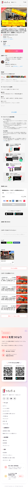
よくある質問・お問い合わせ (9, 413)
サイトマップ (5, 418)
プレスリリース (6, 445)
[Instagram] (7, 398)
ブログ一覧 (5, 424)
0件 (9, 62)
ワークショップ (15, 5)
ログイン (5, 406)
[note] (14, 398)
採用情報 (5, 443)
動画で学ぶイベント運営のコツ (10, 433)
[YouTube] (11, 398)
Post (4, 242)
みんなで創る (9, 5)
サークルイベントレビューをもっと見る (13, 234)
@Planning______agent (18, 66)
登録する (20, 476)
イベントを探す (6, 408)
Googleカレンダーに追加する (8, 39)
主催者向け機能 (6, 431)
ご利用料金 (5, 416)
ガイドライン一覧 (6, 460)
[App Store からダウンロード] (8, 378)
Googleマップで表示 (6, 45)
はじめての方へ (6, 411)
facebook (17, 242)
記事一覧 (5, 421)
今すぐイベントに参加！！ (14, 51)
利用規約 (5, 452)
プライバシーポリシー (7, 455)
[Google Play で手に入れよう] (20, 378)
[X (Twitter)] (4, 398)
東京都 (20, 5)
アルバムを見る (14, 268)
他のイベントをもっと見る (14, 316)
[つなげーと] (9, 391)
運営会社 (5, 440)
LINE (10, 242)
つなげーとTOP (3, 5)
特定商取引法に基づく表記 (9, 457)
